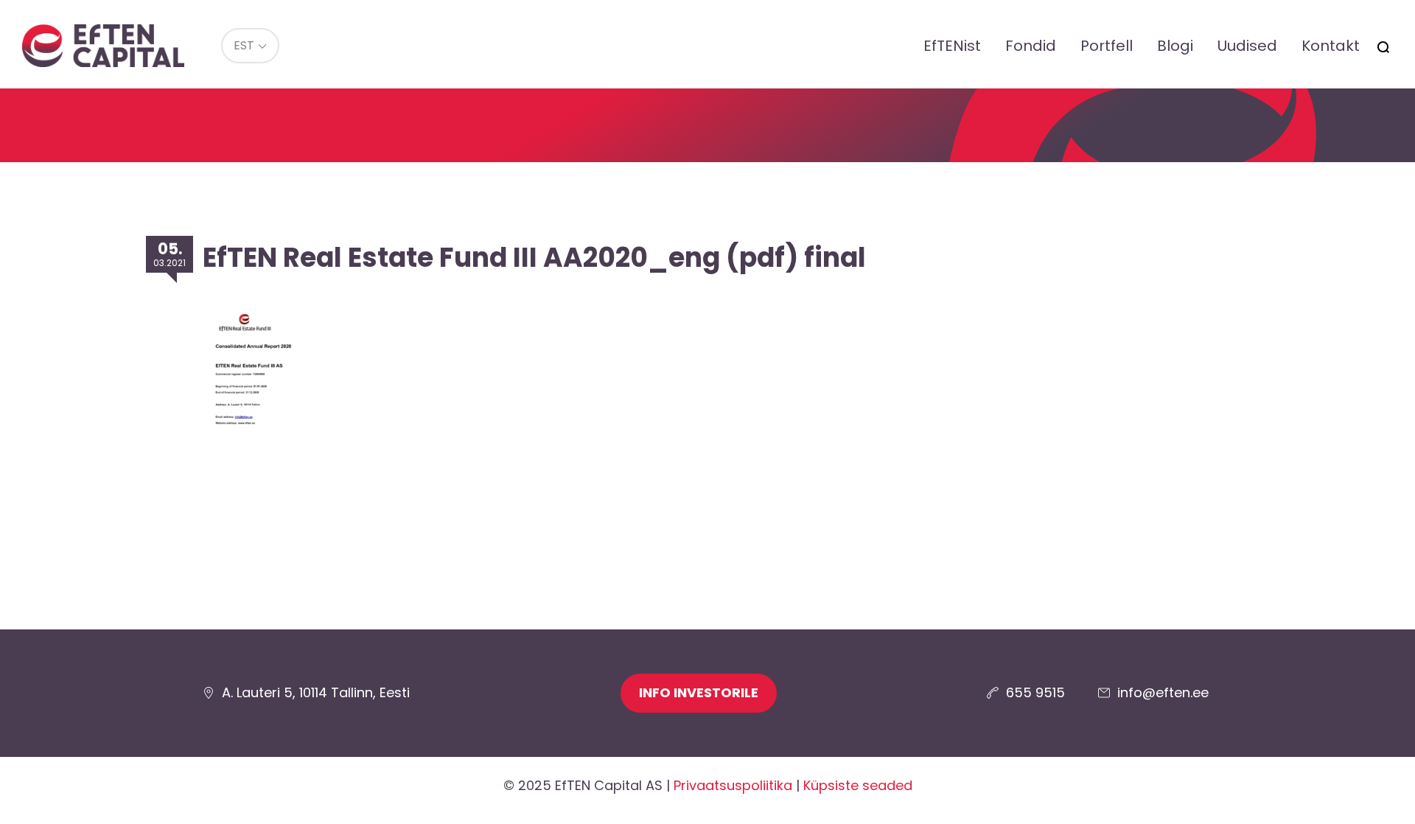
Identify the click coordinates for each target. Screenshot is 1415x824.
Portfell (1106, 45)
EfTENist (952, 45)
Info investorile (698, 692)
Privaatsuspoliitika (733, 785)
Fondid (1030, 45)
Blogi (1175, 45)
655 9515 (1035, 692)
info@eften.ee (1163, 692)
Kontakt (1331, 45)
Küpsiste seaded (857, 785)
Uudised (1247, 45)
